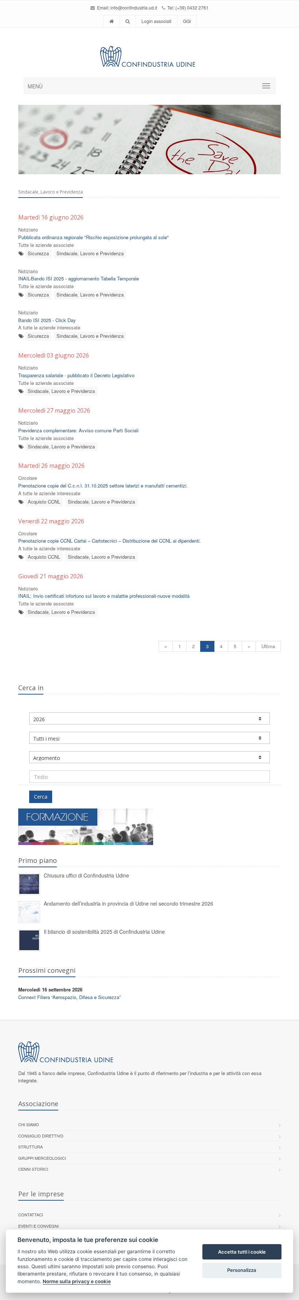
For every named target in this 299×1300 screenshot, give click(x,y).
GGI (187, 21)
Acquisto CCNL (44, 501)
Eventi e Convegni (38, 1226)
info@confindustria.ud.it (133, 7)
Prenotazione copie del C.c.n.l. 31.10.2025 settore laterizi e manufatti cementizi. (103, 485)
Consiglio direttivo (40, 1136)
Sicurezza (38, 253)
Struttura (30, 1147)
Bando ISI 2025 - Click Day (47, 320)
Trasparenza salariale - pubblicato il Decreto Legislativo (76, 375)
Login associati (156, 21)
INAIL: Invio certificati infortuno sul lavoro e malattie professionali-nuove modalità (104, 595)
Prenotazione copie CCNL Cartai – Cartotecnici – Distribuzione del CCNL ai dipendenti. (109, 540)
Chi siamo (28, 1124)
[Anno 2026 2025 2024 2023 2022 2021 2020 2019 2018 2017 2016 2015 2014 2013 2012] (149, 718)
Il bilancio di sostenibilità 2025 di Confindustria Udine (104, 931)
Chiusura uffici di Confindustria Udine (86, 875)
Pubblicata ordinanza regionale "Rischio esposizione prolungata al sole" (93, 237)
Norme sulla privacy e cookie (77, 1281)
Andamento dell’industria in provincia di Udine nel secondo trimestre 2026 (128, 903)
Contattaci (30, 1214)
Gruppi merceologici (42, 1158)
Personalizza (241, 1270)
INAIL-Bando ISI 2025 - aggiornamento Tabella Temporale (78, 278)
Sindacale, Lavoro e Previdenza (90, 253)
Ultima (268, 646)
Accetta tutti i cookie (242, 1252)
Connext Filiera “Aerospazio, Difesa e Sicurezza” (69, 997)
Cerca (40, 796)
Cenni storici (33, 1169)
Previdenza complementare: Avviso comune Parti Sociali (78, 430)
